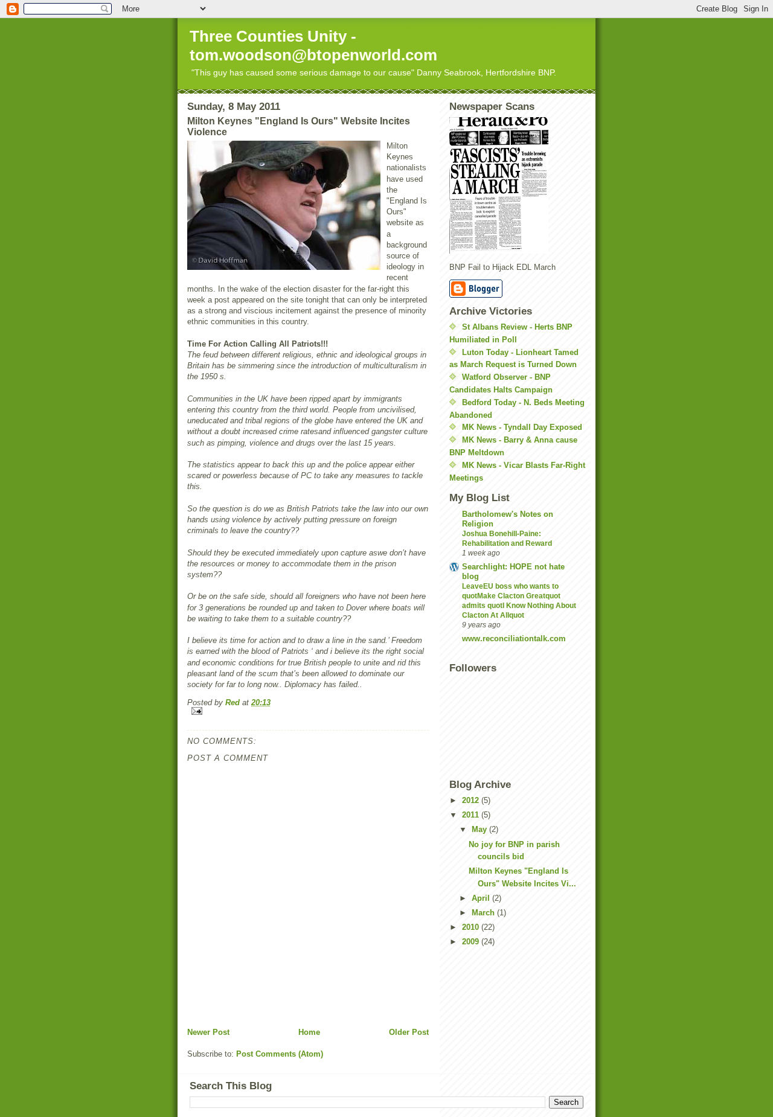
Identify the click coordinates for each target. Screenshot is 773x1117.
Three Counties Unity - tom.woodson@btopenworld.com (313, 45)
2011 (471, 814)
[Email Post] (308, 711)
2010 (471, 927)
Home (309, 1032)
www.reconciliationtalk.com (514, 638)
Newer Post (208, 1032)
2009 (471, 941)
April (482, 898)
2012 (471, 800)
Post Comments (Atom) (279, 1053)
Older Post (409, 1032)
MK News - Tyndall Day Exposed (522, 427)
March (484, 912)
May (480, 829)
